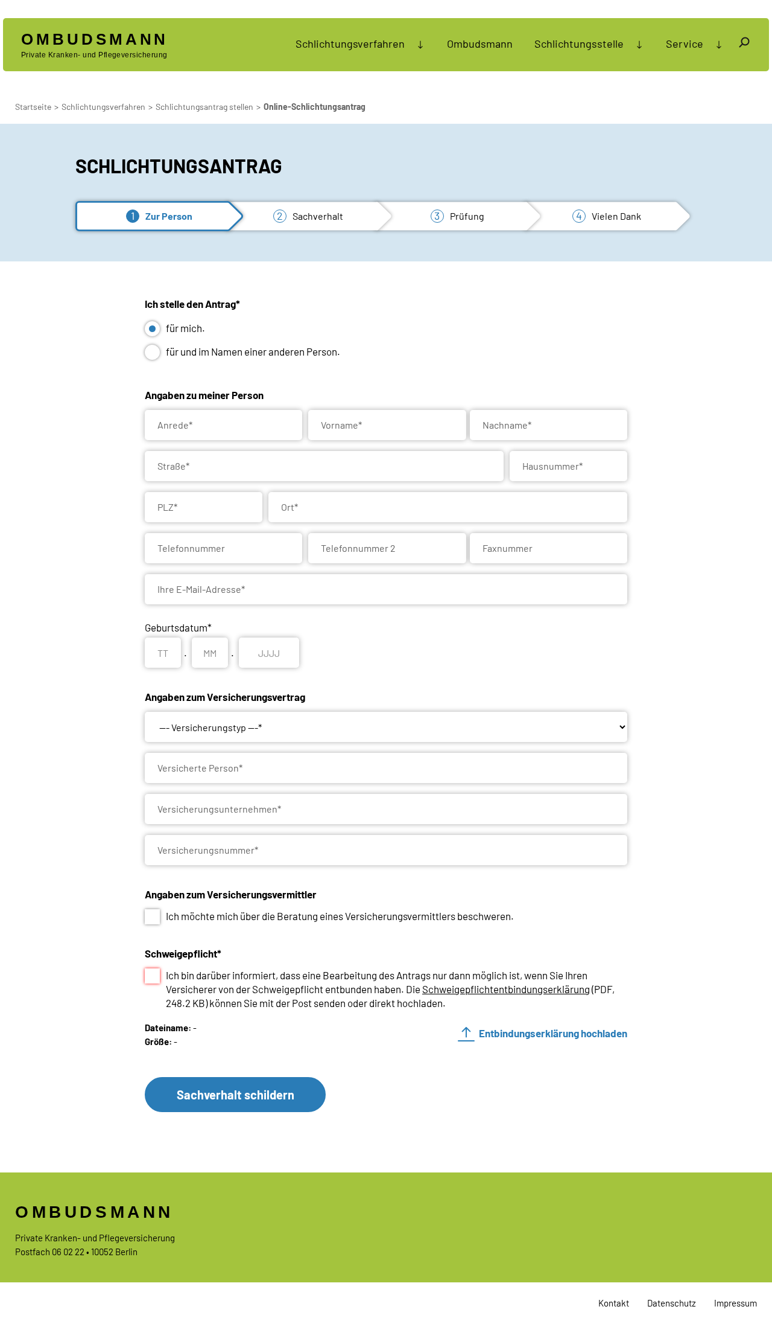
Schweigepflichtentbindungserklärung (506, 989)
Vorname (341, 424)
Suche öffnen (745, 44)
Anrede (174, 424)
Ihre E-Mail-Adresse (201, 589)
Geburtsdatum (178, 627)
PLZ (167, 507)
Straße (173, 466)
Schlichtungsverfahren (350, 43)
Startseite (33, 106)
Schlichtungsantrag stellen (204, 106)
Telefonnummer (191, 548)
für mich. (185, 328)
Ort (289, 507)
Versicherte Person (199, 767)
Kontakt (613, 1302)
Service (684, 43)
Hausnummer (552, 466)
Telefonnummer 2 (358, 548)
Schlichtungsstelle (579, 43)
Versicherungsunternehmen (219, 808)
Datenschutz (671, 1302)
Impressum (735, 1302)
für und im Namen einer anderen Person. (253, 351)
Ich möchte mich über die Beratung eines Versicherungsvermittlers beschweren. (340, 916)
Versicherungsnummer (207, 850)
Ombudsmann (480, 43)
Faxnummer (507, 548)
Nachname (506, 424)
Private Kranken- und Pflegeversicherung (94, 44)
